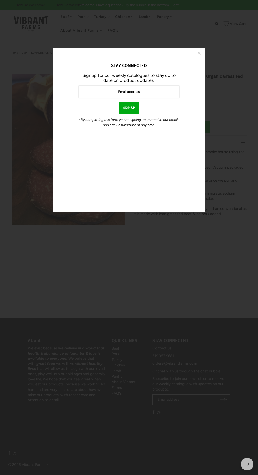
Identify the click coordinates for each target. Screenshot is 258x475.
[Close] (199, 53)
